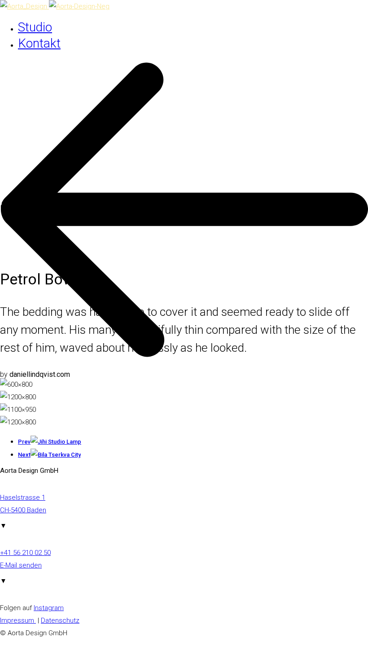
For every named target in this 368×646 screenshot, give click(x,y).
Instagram (49, 608)
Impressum (18, 620)
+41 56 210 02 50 (25, 553)
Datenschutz (60, 620)
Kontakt (39, 43)
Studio (35, 27)
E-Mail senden (21, 565)
